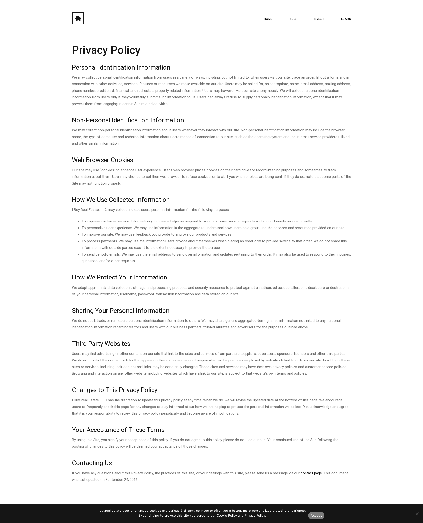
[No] (416, 513)
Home (268, 19)
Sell (293, 19)
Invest (319, 19)
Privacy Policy (255, 515)
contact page (311, 473)
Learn (346, 19)
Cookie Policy (227, 515)
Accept (316, 515)
